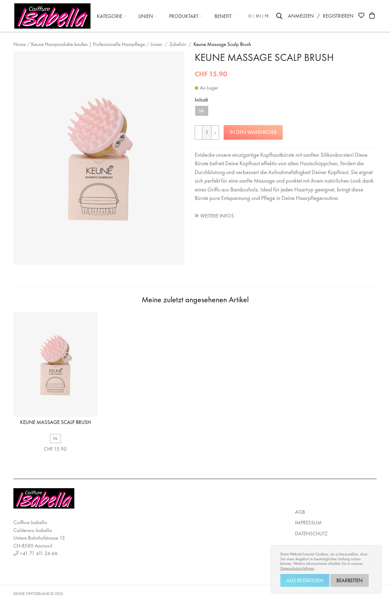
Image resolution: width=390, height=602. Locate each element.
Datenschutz (311, 533)
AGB (300, 512)
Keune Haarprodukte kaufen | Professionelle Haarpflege (88, 44)
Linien (145, 16)
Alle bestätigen (304, 580)
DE (250, 16)
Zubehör (177, 44)
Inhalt (201, 99)
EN (258, 16)
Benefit (223, 16)
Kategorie (109, 16)
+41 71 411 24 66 (39, 553)
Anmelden (301, 15)
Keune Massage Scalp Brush (222, 44)
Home (19, 44)
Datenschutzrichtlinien (297, 568)
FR (267, 16)
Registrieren (338, 15)
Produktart (183, 16)
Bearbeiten (349, 580)
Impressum (308, 522)
